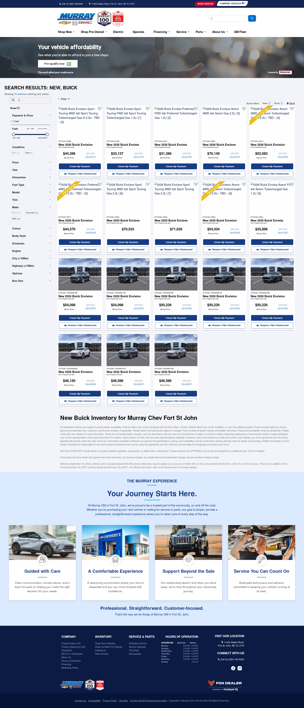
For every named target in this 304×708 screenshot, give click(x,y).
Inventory (103, 636)
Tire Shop (134, 650)
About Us (66, 657)
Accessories (135, 653)
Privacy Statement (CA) (73, 646)
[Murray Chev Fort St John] (76, 19)
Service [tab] (181, 642)
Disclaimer (66, 650)
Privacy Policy (110, 700)
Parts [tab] (193, 642)
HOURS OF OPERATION (181, 636)
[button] (65, 31)
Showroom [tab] (167, 642)
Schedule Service (138, 643)
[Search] (252, 18)
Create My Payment (80, 166)
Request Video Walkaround (81, 173)
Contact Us (80, 700)
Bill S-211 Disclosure (71, 653)
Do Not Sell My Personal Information (148, 700)
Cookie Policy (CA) (71, 643)
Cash (16, 121)
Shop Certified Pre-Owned (108, 646)
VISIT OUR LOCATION (229, 636)
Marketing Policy (69, 667)
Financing (66, 664)
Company (68, 636)
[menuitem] (16, 152)
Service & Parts (142, 636)
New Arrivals (101, 653)
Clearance (100, 650)
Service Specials (137, 646)
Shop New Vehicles (105, 643)
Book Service (205, 3)
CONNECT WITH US (230, 653)
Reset (13, 108)
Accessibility (94, 700)
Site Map (123, 700)
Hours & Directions (71, 660)
